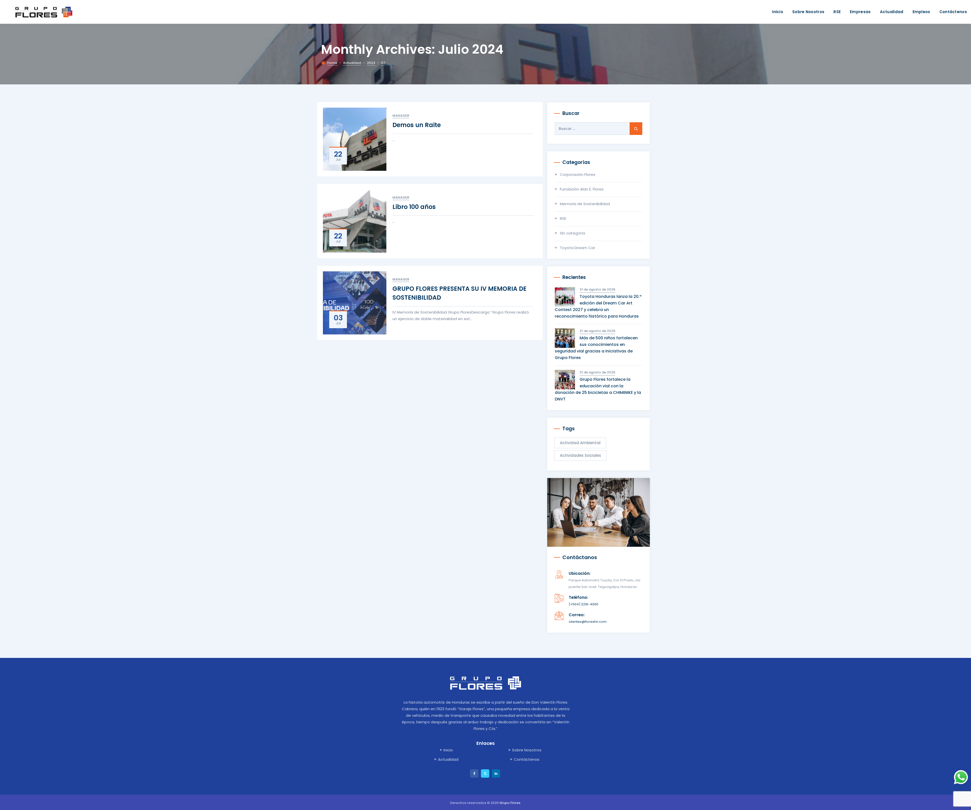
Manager (400, 115)
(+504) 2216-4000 (583, 604)
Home (332, 62)
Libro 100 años (414, 207)
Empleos (921, 11)
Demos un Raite (416, 125)
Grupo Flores (509, 802)
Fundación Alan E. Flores (582, 189)
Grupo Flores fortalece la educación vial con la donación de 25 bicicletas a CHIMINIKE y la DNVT (598, 389)
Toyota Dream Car (577, 247)
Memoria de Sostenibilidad (585, 203)
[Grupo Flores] (43, 12)
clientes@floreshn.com (588, 621)
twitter (485, 773)
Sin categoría (572, 233)
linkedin (496, 773)
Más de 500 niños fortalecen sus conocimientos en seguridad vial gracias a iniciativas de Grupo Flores (596, 348)
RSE (837, 11)
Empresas (860, 11)
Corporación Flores (577, 174)
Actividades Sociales (580, 455)
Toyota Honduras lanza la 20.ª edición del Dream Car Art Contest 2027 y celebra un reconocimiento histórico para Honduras (598, 306)
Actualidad (891, 11)
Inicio (777, 11)
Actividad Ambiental (580, 442)
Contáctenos (953, 11)
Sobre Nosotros (808, 11)
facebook (474, 773)
